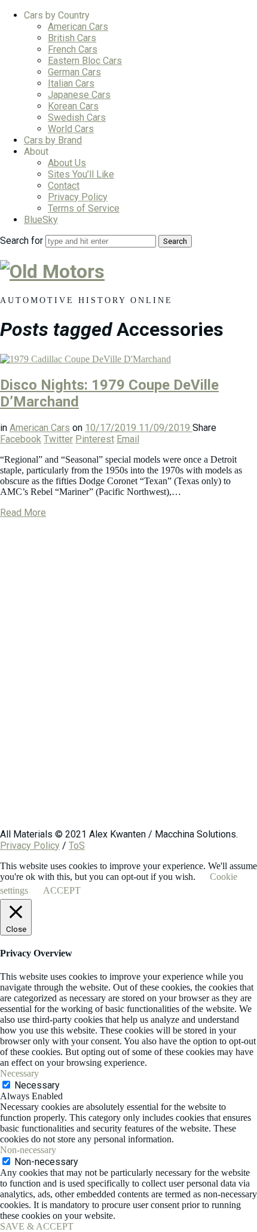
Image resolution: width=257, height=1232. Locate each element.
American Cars (78, 26)
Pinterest (94, 439)
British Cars (72, 38)
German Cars (74, 72)
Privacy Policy (78, 197)
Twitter (58, 439)
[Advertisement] (128, 679)
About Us (67, 163)
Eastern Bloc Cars (85, 60)
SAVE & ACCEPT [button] (37, 1226)
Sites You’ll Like (81, 174)
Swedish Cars (77, 117)
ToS (77, 845)
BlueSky (41, 219)
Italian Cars (71, 83)
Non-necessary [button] (28, 1150)
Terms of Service (84, 208)
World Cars (71, 128)
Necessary (37, 1085)
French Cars (72, 49)
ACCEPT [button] (62, 890)
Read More (23, 512)
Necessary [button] (19, 1073)
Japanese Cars (79, 94)
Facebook (20, 439)
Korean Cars (73, 106)
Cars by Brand (53, 140)
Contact (63, 185)
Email (128, 439)
